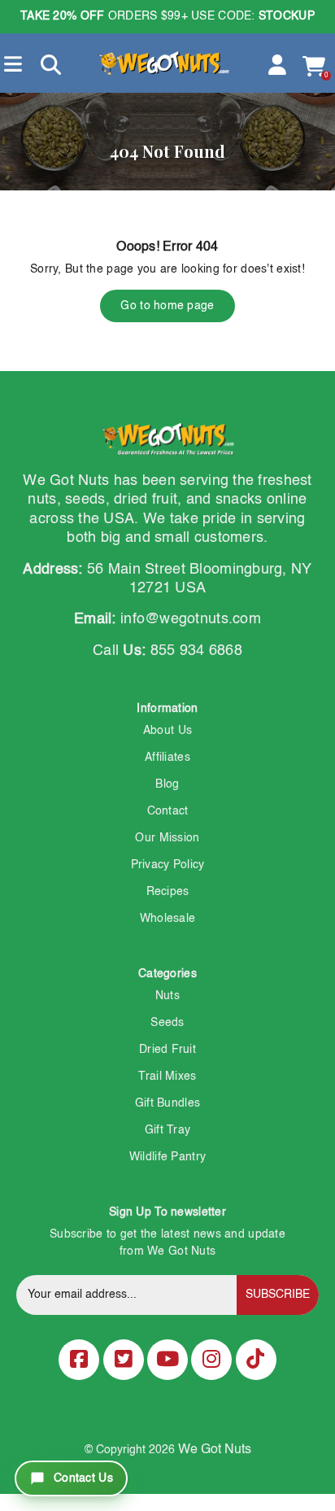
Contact (168, 811)
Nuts (167, 996)
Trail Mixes (167, 1076)
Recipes (167, 891)
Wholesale (168, 918)
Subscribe (278, 1294)
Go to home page (167, 306)
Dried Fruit (167, 1049)
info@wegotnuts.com (190, 619)
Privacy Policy (168, 865)
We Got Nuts (214, 1449)
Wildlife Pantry (167, 1157)
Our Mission (167, 838)
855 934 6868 (196, 651)
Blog (167, 784)
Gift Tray (168, 1130)
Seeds (167, 1022)
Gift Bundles (167, 1103)
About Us (167, 730)
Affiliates (167, 757)
